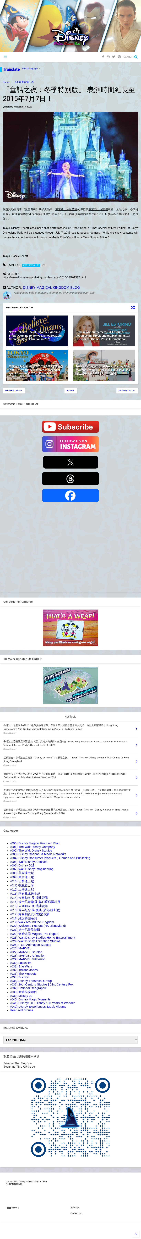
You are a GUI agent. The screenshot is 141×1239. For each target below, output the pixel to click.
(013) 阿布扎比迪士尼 (25, 893)
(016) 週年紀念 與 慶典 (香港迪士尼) (35, 910)
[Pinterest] (119, 56)
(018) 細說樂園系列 (23, 918)
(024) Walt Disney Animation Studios (35, 941)
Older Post (127, 390)
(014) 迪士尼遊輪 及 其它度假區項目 (35, 902)
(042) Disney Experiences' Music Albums (38, 1006)
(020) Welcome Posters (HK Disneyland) (38, 925)
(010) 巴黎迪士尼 (22, 881)
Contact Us (76, 1213)
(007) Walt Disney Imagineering (31, 869)
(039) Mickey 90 (21, 996)
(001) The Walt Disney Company (32, 847)
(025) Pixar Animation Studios (30, 945)
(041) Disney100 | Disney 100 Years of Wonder (42, 1003)
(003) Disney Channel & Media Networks (38, 854)
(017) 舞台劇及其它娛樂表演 (29, 914)
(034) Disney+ (20, 977)
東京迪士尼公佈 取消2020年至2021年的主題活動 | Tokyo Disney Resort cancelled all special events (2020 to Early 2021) (36, 370)
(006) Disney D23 (22, 865)
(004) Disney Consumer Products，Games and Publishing (50, 858)
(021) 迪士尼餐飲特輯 (25, 929)
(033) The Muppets (23, 973)
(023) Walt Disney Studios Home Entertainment (42, 937)
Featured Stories (21, 1010)
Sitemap (74, 1207)
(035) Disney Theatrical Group (31, 981)
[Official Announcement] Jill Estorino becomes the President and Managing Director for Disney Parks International (101, 336)
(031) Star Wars (21, 966)
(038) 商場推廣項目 (23, 992)
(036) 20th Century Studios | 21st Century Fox (41, 984)
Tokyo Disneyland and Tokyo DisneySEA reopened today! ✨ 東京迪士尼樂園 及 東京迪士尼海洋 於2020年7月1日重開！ (103, 370)
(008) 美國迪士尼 (22, 873)
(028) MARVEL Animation (27, 955)
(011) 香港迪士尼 (22, 885)
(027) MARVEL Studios (26, 952)
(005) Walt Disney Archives (28, 862)
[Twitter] (113, 56)
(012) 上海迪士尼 (22, 889)
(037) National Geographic (28, 988)
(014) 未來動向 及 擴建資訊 (29, 897)
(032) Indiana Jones (24, 970)
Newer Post (14, 390)
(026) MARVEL (20, 948)
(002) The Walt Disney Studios (31, 850)
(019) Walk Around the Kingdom (32, 922)
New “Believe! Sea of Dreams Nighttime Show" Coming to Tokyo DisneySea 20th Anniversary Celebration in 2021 (35, 336)
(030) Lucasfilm (20, 963)
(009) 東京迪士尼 (24, 82)
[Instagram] (108, 56)
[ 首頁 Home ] (12, 1208)
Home (6, 82)
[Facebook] (103, 56)
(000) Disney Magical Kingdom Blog (34, 843)
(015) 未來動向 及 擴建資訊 (29, 906)
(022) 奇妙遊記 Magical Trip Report (34, 934)
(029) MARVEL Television (27, 959)
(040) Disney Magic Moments (30, 999)
